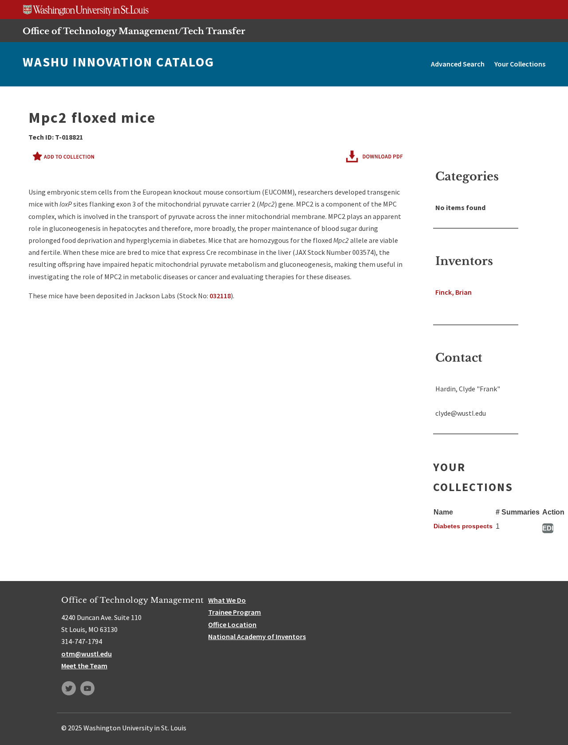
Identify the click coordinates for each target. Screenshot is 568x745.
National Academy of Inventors (257, 636)
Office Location (232, 624)
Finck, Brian (453, 292)
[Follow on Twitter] (68, 688)
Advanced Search (458, 63)
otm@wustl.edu (86, 653)
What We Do (227, 600)
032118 (220, 295)
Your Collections (519, 63)
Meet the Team (84, 665)
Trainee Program (234, 612)
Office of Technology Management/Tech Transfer (134, 31)
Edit (547, 528)
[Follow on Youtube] (87, 688)
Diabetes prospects (463, 526)
